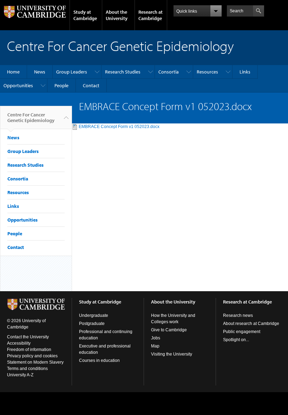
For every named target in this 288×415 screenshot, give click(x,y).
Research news (238, 315)
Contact (91, 85)
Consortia (168, 72)
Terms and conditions (27, 368)
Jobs (155, 338)
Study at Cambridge (85, 15)
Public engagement (241, 331)
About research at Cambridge (251, 323)
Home (13, 72)
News (39, 72)
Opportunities (18, 85)
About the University (116, 15)
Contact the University (28, 336)
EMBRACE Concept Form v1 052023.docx (119, 126)
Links (245, 72)
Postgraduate (92, 323)
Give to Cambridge (169, 329)
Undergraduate (93, 315)
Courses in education (99, 360)
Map (155, 346)
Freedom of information (29, 349)
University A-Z (20, 374)
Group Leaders (71, 72)
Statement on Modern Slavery (35, 362)
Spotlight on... (236, 339)
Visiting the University (171, 354)
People (61, 85)
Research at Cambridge (150, 15)
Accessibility (19, 343)
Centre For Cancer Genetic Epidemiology (30, 117)
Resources (207, 72)
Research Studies (122, 72)
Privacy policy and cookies (32, 355)
